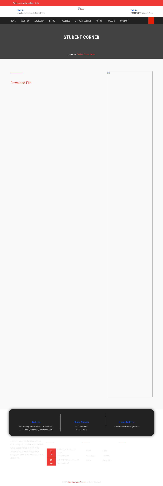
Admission (39, 21)
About (105, 450)
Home (13, 21)
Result (52, 21)
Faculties (65, 21)
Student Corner (83, 21)
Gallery (111, 21)
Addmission (90, 455)
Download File (21, 83)
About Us (25, 21)
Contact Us (107, 460)
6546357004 (147, 13)
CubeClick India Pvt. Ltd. (77, 482)
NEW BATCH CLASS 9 (68, 460)
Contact (124, 21)
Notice (99, 21)
